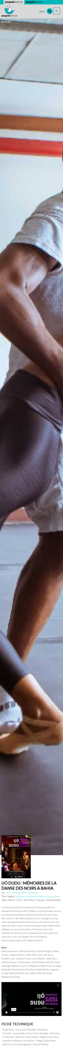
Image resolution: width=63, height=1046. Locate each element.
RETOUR (5, 21)
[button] (56, 11)
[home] (9, 11)
